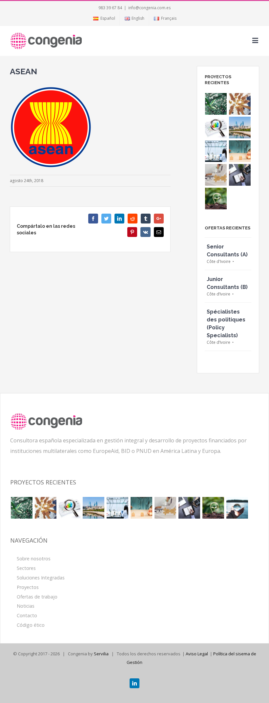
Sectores (26, 568)
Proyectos (28, 587)
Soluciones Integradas (41, 577)
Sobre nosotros (34, 558)
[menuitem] (103, 18)
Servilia (101, 654)
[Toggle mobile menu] (255, 40)
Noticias (25, 606)
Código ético (31, 625)
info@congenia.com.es (149, 8)
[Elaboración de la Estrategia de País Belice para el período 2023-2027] (240, 104)
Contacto (27, 615)
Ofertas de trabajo (37, 597)
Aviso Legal (197, 654)
